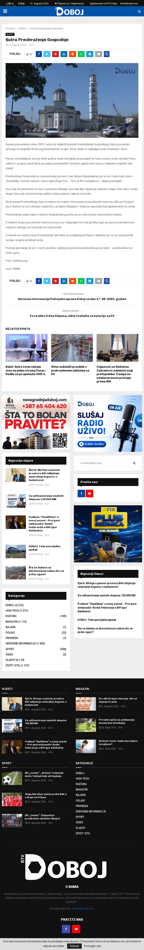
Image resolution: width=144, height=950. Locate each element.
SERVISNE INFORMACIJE (21, 643)
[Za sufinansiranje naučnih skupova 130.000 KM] (16, 501)
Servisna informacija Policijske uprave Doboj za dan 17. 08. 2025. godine (72, 299)
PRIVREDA (12, 638)
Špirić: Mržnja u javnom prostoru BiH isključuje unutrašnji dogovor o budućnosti (44, 475)
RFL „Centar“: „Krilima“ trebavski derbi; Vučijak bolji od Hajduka (44, 774)
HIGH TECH (12, 610)
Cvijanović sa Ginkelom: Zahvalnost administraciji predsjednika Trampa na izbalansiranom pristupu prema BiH (115, 374)
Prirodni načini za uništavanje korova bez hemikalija (117, 721)
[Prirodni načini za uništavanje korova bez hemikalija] (86, 725)
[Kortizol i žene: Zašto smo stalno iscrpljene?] (86, 746)
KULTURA (11, 616)
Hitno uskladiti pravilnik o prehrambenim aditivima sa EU (70, 370)
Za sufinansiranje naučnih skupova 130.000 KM (46, 497)
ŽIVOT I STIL (13, 665)
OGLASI (10, 632)
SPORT (10, 649)
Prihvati (74, 946)
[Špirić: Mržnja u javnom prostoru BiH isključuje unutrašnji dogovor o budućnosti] (16, 475)
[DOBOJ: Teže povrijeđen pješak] (16, 551)
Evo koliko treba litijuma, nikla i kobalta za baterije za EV (72, 316)
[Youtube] (76, 929)
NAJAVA (11, 627)
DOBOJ (10, 605)
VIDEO (9, 654)
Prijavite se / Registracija (70, 3)
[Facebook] (66, 929)
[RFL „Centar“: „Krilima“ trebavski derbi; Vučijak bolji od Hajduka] (12, 778)
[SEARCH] (134, 463)
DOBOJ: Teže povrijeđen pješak (97, 619)
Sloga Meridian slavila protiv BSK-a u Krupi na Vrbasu (46, 796)
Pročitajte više (92, 946)
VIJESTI (10, 34)
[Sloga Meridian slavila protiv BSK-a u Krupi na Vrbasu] (12, 799)
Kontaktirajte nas (129, 3)
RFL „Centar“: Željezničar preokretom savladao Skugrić (42, 817)
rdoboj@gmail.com (82, 908)
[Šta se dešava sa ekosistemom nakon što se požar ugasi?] (16, 572)
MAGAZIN (11, 621)
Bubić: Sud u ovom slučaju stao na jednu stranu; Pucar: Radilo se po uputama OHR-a (26, 370)
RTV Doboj (37, 485)
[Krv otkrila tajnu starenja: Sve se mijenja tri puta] (86, 704)
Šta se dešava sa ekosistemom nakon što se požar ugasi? (46, 571)
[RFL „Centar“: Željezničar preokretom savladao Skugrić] (12, 820)
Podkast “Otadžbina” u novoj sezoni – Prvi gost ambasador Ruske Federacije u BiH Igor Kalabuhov (44, 523)
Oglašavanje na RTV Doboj (103, 3)
